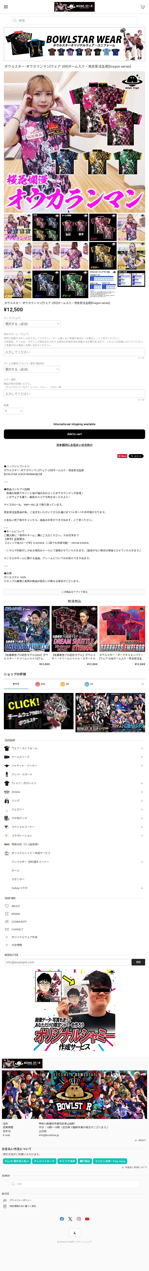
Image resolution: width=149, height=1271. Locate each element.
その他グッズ (19, 818)
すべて (16, 684)
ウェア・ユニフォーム (24, 748)
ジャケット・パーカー (24, 765)
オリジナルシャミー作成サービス (31, 853)
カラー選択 (11, 379)
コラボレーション (22, 835)
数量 (6, 405)
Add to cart (74, 434)
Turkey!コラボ (20, 888)
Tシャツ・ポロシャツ (24, 783)
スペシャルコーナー (23, 826)
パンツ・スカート (22, 774)
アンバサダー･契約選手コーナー (30, 861)
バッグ (15, 800)
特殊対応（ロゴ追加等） (26, 844)
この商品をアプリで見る (74, 592)
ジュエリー (18, 809)
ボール (15, 870)
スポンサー (18, 879)
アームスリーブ (20, 757)
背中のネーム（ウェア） (17, 334)
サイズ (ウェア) (12, 318)
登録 (138, 962)
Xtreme (16, 791)
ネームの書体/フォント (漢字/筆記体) (24, 363)
